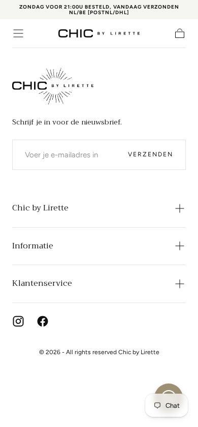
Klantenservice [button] (42, 283)
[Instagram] (18, 321)
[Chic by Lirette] (52, 86)
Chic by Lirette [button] (40, 208)
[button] (18, 33)
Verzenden (150, 154)
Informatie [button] (32, 246)
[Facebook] (42, 321)
